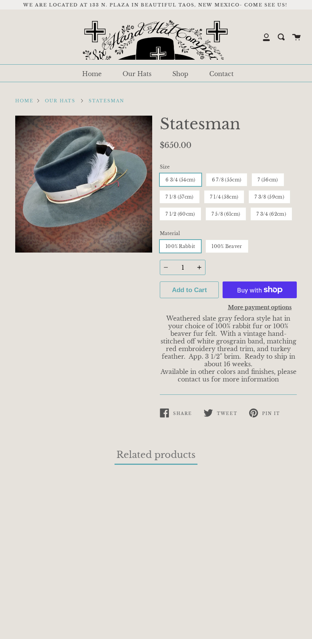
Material (170, 233)
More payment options (260, 307)
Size (165, 167)
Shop (180, 74)
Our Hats (137, 74)
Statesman (106, 100)
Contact (221, 74)
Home (92, 74)
